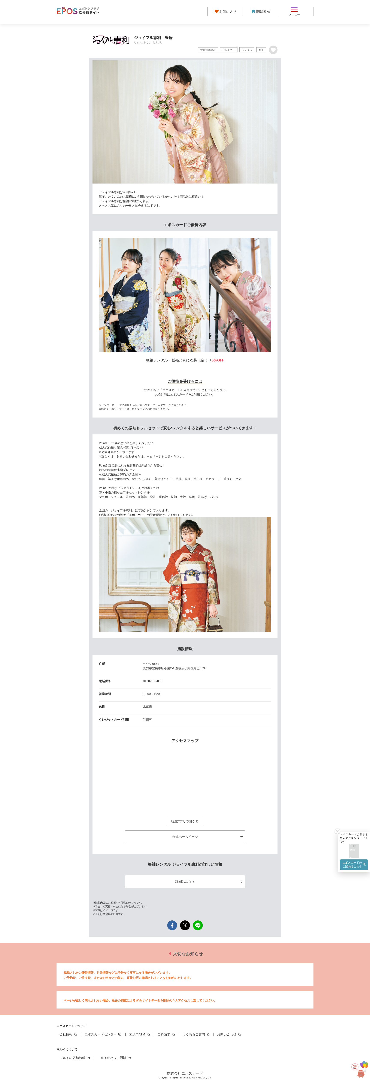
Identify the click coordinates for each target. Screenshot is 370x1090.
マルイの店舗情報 (73, 1058)
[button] (354, 851)
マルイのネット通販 (112, 1058)
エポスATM (137, 1034)
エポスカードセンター (101, 1034)
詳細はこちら (185, 881)
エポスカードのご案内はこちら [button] (352, 864)
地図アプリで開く (183, 821)
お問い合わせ (227, 1034)
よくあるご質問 (194, 1034)
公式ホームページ (185, 836)
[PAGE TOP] (358, 1069)
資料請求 (164, 1034)
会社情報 (66, 1034)
